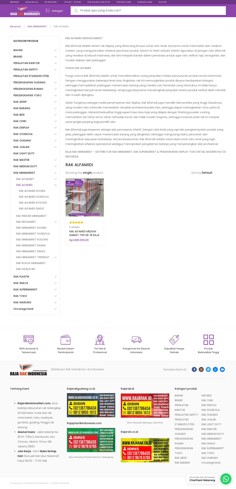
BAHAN (17, 50)
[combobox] (148, 10)
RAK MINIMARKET (37, 26)
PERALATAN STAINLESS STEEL (31, 76)
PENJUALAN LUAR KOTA (98, 2)
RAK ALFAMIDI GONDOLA (34, 197)
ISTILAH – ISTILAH (72, 2)
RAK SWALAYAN (25, 269)
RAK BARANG (21, 108)
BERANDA (14, 2)
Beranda (15, 26)
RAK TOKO (20, 296)
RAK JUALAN (21, 147)
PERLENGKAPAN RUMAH (28, 89)
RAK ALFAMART (25, 179)
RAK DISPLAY (21, 127)
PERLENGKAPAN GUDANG (29, 82)
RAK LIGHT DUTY (23, 153)
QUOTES (162, 2)
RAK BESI (19, 115)
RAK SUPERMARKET (25, 289)
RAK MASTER (21, 160)
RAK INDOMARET (26, 222)
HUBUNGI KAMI (144, 2)
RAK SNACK (20, 283)
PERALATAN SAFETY (25, 69)
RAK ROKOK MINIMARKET (31, 263)
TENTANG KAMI (123, 2)
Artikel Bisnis (31, 2)
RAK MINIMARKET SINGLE (30, 251)
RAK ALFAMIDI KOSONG (33, 202)
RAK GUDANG (22, 140)
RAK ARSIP (20, 102)
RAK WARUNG (22, 302)
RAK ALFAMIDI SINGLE (31, 208)
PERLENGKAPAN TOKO (27, 95)
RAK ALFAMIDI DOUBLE (32, 191)
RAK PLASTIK (21, 276)
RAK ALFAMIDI (24, 185)
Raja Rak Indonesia (38, 483)
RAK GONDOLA (23, 134)
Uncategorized (23, 309)
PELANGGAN (50, 2)
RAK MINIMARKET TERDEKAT (32, 257)
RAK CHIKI (19, 121)
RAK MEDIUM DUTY (25, 166)
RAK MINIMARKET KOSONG (32, 239)
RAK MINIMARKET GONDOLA (33, 233)
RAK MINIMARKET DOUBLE (31, 228)
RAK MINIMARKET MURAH (31, 245)
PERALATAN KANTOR (26, 63)
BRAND (17, 56)
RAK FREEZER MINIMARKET (31, 216)
